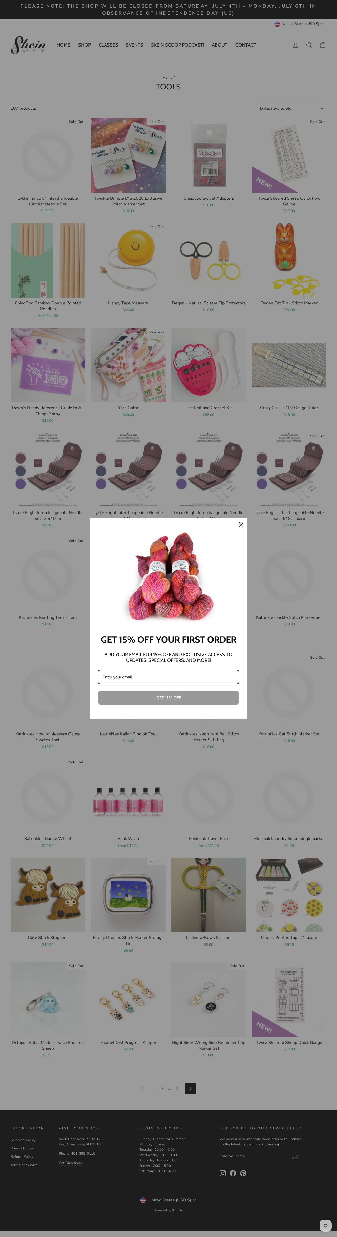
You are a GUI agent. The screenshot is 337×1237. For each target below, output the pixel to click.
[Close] (241, 524)
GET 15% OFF (168, 697)
